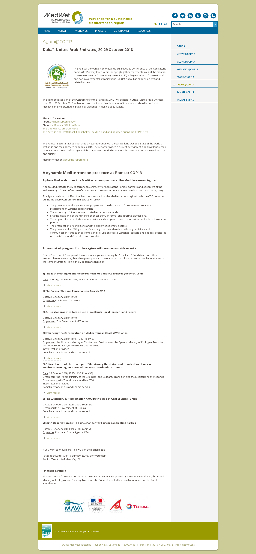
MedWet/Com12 (186, 54)
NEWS (47, 30)
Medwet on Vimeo (198, 16)
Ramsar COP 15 (185, 100)
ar (165, 24)
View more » (54, 285)
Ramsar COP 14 (185, 92)
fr (160, 24)
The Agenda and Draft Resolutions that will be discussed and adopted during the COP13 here (95, 132)
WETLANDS (81, 30)
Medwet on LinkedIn (190, 16)
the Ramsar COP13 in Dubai (65, 125)
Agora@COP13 (185, 84)
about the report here (75, 159)
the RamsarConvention (63, 121)
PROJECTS (100, 30)
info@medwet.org (185, 544)
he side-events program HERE (61, 128)
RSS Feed (213, 16)
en (155, 24)
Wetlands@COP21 (187, 69)
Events (181, 46)
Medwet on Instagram (206, 16)
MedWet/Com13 (186, 61)
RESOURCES (144, 30)
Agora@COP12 (185, 77)
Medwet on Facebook (175, 16)
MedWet (63, 17)
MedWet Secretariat (80, 544)
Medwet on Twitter (183, 16)
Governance (121, 30)
